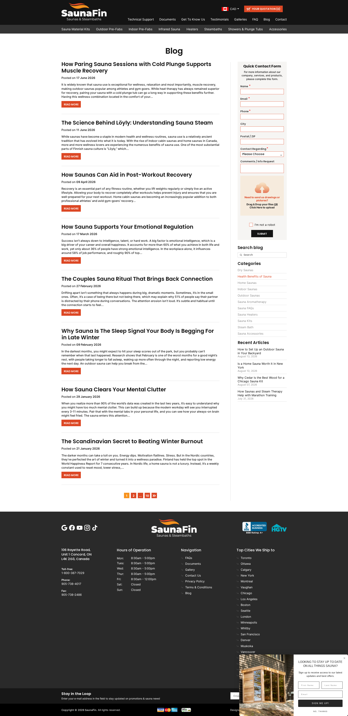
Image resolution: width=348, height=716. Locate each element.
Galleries (240, 19)
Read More (71, 104)
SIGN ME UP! (320, 703)
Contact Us (193, 575)
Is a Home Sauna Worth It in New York (260, 365)
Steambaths (213, 29)
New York (247, 575)
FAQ (255, 19)
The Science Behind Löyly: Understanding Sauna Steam (137, 123)
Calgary (246, 569)
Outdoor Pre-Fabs (109, 29)
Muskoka (247, 646)
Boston (245, 605)
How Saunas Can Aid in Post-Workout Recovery (126, 175)
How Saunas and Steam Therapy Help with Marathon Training (260, 393)
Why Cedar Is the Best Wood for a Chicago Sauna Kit (261, 379)
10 (147, 495)
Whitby (245, 628)
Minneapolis (249, 622)
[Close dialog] (344, 658)
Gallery (190, 569)
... (140, 495)
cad (233, 9)
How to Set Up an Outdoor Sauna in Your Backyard (261, 351)
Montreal (247, 581)
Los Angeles (249, 599)
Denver (245, 640)
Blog (267, 19)
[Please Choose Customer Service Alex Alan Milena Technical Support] (262, 154)
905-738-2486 (71, 594)
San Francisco (250, 634)
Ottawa (246, 563)
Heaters (192, 29)
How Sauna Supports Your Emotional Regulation (127, 227)
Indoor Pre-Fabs (140, 29)
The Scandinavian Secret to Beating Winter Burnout (132, 441)
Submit (262, 234)
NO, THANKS (320, 711)
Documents (167, 19)
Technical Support (141, 19)
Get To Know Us (193, 19)
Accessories (278, 29)
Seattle (245, 610)
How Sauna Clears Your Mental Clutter (113, 389)
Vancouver (248, 652)
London (246, 616)
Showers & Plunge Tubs (245, 29)
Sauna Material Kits (75, 29)
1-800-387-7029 (72, 573)
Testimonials (219, 19)
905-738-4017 (71, 584)
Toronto (246, 558)
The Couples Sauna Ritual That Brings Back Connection (137, 279)
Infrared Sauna (169, 29)
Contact (281, 19)
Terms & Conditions (198, 587)
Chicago (246, 593)
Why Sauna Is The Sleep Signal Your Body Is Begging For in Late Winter (137, 334)
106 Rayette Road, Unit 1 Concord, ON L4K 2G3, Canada (76, 554)
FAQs (188, 558)
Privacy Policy (195, 581)
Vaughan (246, 587)
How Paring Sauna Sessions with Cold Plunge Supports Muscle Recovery (136, 67)
